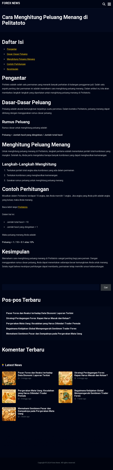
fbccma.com (24, 433)
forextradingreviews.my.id (43, 439)
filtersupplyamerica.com (41, 433)
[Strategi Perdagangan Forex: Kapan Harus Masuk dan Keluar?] (65, 384)
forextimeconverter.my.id (85, 439)
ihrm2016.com (82, 442)
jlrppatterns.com (32, 445)
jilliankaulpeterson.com (13, 445)
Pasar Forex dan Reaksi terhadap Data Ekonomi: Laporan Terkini (39, 313)
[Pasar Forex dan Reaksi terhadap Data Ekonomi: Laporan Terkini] (9, 384)
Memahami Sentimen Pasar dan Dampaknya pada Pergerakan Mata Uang (44, 333)
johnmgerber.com (49, 445)
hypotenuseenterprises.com (32, 436)
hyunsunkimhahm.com (64, 442)
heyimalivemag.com (43, 442)
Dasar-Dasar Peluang (17, 54)
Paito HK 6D (87, 436)
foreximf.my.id (9, 439)
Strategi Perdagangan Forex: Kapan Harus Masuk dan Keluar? (38, 318)
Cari (4, 282)
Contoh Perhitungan (16, 64)
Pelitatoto (23, 207)
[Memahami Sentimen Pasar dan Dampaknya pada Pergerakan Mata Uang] (9, 420)
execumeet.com (9, 433)
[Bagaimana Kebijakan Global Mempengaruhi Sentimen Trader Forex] (65, 402)
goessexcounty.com (63, 433)
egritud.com (103, 439)
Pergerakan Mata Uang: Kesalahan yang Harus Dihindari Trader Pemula (43, 323)
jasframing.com (100, 436)
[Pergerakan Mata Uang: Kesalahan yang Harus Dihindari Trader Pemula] (9, 402)
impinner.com (74, 436)
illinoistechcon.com (99, 442)
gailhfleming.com (26, 442)
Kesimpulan (12, 69)
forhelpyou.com (9, 442)
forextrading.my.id (64, 439)
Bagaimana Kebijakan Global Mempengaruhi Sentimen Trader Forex (41, 328)
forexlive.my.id (23, 439)
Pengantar (12, 49)
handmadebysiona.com (85, 433)
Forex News (11, 3)
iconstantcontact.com (57, 436)
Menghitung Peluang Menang (21, 59)
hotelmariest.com (10, 436)
